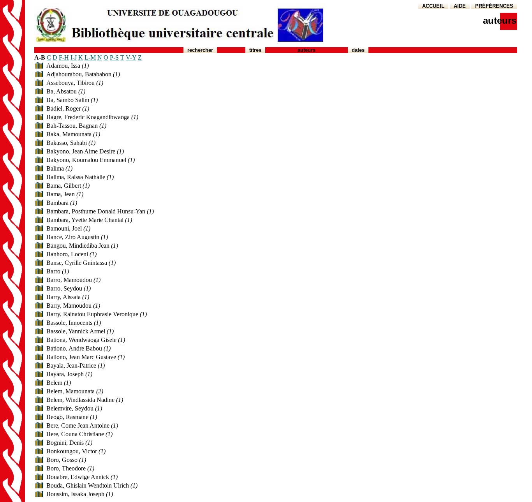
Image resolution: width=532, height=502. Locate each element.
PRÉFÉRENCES (494, 6)
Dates (358, 50)
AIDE (460, 6)
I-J (73, 57)
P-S (114, 57)
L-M (90, 57)
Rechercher (200, 50)
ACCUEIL (433, 6)
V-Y (131, 57)
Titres (255, 50)
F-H (64, 57)
